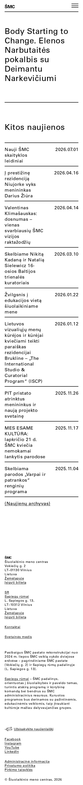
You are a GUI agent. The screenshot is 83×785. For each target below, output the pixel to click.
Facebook (13, 739)
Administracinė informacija (27, 761)
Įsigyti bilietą (16, 582)
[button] (74, 6)
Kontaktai (13, 627)
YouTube (12, 747)
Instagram (13, 743)
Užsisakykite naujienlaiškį (33, 729)
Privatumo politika (20, 765)
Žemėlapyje (14, 578)
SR (7, 592)
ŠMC (10, 6)
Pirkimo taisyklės (19, 770)
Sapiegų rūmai (17, 596)
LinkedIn (12, 751)
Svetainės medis (18, 637)
